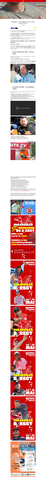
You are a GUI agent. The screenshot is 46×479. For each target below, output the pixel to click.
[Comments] (35, 28)
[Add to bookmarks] (33, 28)
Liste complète (16, 190)
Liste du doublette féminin (24, 190)
